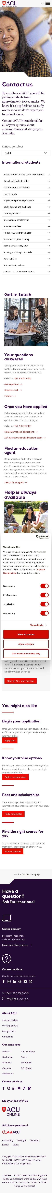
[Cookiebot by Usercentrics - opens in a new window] (37, 537)
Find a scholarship (13, 813)
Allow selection (26, 644)
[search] (43, 3)
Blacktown (7, 1056)
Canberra (6, 1067)
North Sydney (28, 1051)
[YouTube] (19, 1088)
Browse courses (13, 851)
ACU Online (26, 1067)
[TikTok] (24, 1088)
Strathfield (26, 1062)
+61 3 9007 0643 (22, 378)
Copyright (21, 1140)
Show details (36, 625)
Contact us (7, 1036)
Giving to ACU (9, 1031)
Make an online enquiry (15, 945)
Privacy (5, 1144)
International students (21, 162)
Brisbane (6, 1062)
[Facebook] (3, 1088)
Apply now (10, 740)
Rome (24, 1056)
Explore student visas (15, 777)
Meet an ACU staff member (20, 680)
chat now (23, 998)
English (7, 152)
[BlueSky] (29, 1088)
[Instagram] (8, 1088)
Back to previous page (29, 874)
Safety (15, 1144)
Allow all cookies (26, 634)
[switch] (44, 595)
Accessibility (7, 1140)
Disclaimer (35, 1140)
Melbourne (7, 1073)
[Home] (14, 6)
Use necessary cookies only (26, 653)
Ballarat (6, 1051)
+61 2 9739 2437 (22, 425)
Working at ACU (10, 1025)
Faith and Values (10, 1020)
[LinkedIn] (13, 1088)
